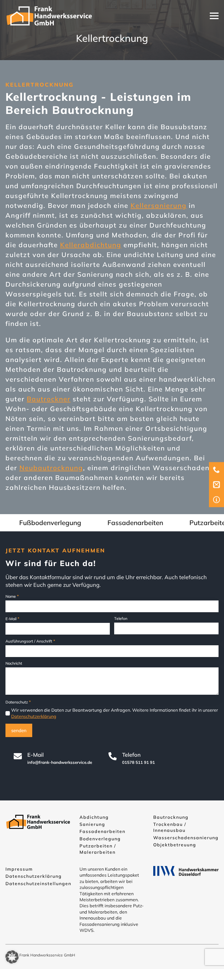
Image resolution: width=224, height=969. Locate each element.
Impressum (19, 869)
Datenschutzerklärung (33, 716)
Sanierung (92, 824)
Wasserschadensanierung (186, 837)
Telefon (120, 618)
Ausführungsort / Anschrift (30, 641)
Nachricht (13, 663)
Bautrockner (48, 399)
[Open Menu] (214, 15)
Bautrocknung (170, 817)
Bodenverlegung (100, 838)
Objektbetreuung (174, 844)
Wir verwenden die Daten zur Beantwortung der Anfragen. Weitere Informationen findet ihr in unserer (114, 713)
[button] (12, 957)
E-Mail (12, 619)
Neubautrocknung (51, 468)
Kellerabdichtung (90, 245)
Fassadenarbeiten (102, 831)
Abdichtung (94, 817)
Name (12, 596)
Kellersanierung (159, 205)
